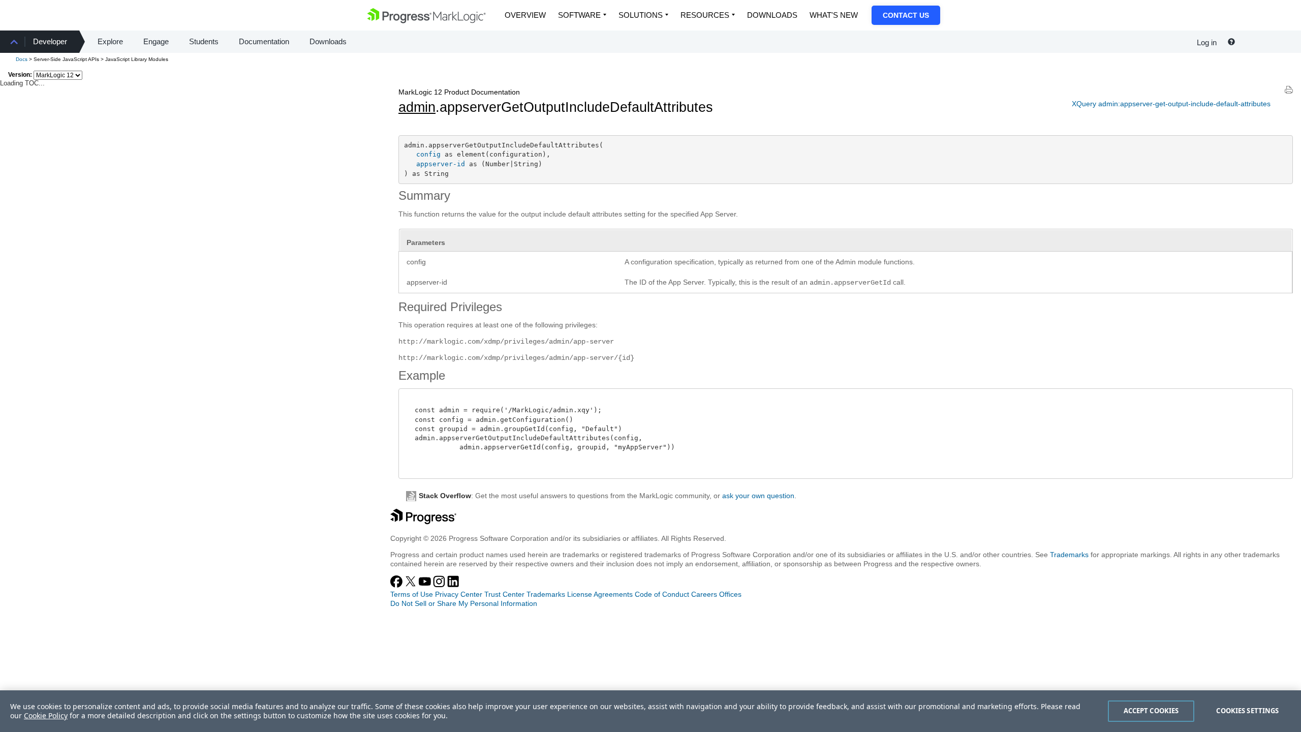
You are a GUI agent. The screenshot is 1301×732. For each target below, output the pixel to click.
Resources (704, 15)
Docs (21, 59)
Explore (110, 41)
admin (417, 107)
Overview (525, 15)
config (428, 154)
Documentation (264, 41)
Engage (156, 41)
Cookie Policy (46, 715)
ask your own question (758, 496)
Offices (730, 594)
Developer (50, 41)
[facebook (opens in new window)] (397, 585)
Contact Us (906, 15)
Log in (1207, 42)
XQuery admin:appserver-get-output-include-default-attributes (1171, 104)
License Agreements (600, 594)
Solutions (640, 15)
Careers (704, 594)
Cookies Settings (1247, 710)
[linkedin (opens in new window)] (453, 585)
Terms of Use (411, 594)
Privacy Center (458, 594)
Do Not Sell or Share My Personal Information (463, 603)
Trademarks (1069, 555)
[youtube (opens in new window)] (426, 585)
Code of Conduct (662, 594)
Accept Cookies (1151, 710)
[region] (650, 711)
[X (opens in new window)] (412, 585)
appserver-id (440, 164)
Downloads (772, 15)
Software (579, 15)
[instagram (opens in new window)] (440, 585)
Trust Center (504, 594)
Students (204, 41)
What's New (834, 15)
